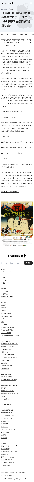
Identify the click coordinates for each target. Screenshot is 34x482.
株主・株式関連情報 (6, 413)
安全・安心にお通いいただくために (10, 393)
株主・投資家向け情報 (7, 410)
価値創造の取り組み (6, 366)
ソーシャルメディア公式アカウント (10, 335)
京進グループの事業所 (7, 297)
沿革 (2, 319)
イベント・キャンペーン (7, 272)
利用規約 (12, 472)
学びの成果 (4, 280)
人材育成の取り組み (6, 349)
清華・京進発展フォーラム (8, 360)
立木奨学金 (4, 363)
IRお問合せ (4, 438)
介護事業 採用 (5, 465)
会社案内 (3, 302)
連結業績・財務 (5, 421)
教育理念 (3, 308)
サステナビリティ (5, 341)
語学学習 (3, 288)
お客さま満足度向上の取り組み (9, 344)
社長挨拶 (3, 310)
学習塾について (5, 283)
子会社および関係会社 (7, 330)
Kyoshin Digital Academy (8, 380)
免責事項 (3, 435)
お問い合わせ (4, 472)
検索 (29, 263)
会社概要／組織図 (6, 313)
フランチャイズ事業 (6, 333)
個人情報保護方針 (20, 472)
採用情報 (3, 443)
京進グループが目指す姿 (7, 327)
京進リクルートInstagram (8, 446)
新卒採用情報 (5, 449)
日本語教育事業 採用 (7, 462)
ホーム (2, 34)
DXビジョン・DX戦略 (6, 377)
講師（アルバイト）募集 (7, 457)
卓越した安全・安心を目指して (9, 385)
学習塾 (3, 277)
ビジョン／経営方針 (6, 418)
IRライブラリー (5, 424)
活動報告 (3, 396)
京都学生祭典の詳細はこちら (10, 192)
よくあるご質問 (5, 432)
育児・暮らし (4, 294)
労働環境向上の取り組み (8, 346)
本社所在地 (4, 324)
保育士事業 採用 (5, 460)
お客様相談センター (6, 399)
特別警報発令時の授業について (9, 475)
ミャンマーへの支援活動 (7, 355)
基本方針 (3, 388)
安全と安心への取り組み (7, 391)
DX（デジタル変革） (6, 374)
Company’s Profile (6, 316)
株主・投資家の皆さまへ (7, 415)
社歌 (2, 321)
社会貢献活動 (5, 368)
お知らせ (7, 34)
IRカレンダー (4, 426)
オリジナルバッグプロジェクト (9, 357)
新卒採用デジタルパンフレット (9, 451)
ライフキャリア (5, 291)
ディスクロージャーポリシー (8, 429)
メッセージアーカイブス (7, 404)
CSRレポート (4, 352)
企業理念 (3, 305)
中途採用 (3, 454)
